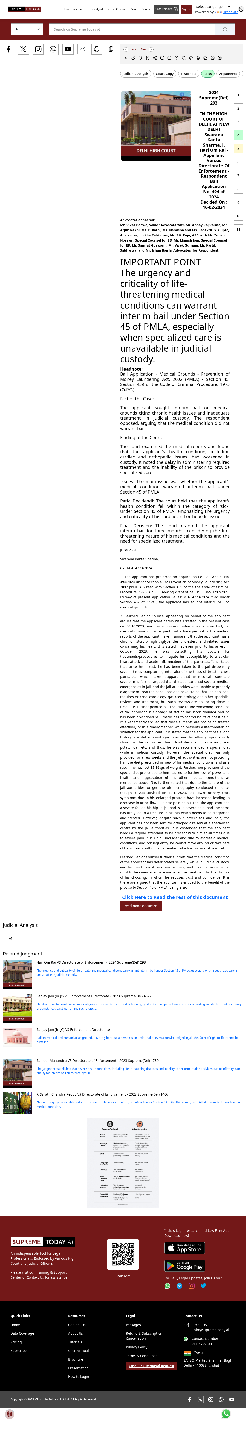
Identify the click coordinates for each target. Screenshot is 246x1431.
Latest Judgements (102, 9)
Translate (230, 12)
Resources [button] (79, 9)
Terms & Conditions (141, 1355)
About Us (75, 1333)
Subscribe (19, 1350)
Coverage (122, 9)
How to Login (78, 1376)
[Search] (225, 29)
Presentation (78, 1368)
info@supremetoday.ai (211, 1329)
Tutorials (75, 1342)
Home (66, 9)
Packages (133, 1324)
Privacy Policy (136, 1347)
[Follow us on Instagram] (192, 1286)
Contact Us (77, 1324)
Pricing (134, 9)
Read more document (141, 906)
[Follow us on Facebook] (189, 1399)
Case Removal (164, 9)
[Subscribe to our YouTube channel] (231, 1399)
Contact (146, 9)
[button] (123, 1163)
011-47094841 (203, 1343)
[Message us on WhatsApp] (221, 1399)
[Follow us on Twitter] (203, 1286)
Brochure (75, 1359)
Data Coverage (22, 1333)
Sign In (186, 9)
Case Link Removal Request (151, 1365)
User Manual (78, 1350)
